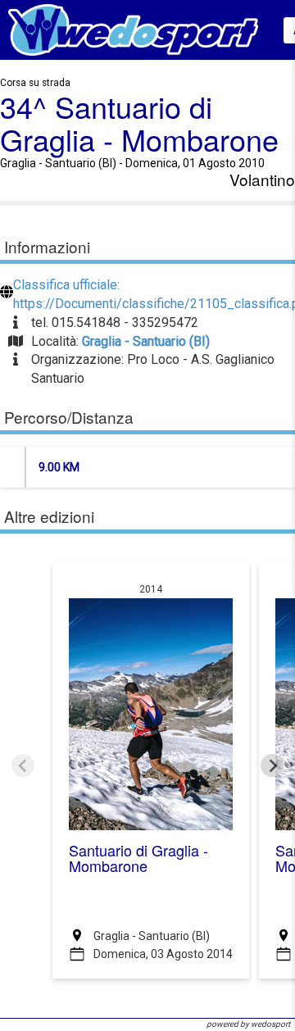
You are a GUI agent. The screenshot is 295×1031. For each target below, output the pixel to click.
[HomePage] (133, 29)
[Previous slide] (22, 765)
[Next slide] (272, 765)
